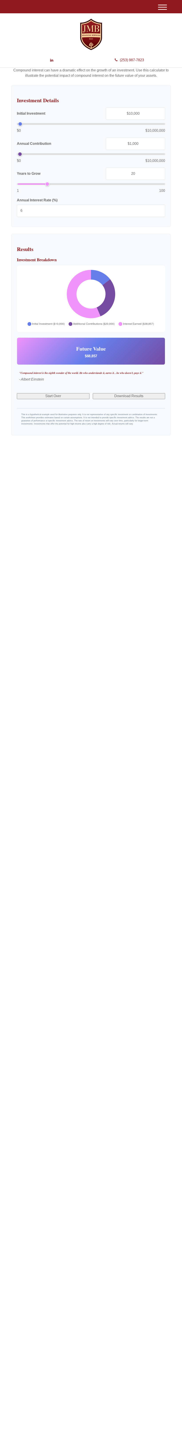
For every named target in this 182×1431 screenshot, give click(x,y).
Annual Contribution (34, 143)
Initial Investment (31, 113)
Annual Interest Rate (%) (37, 200)
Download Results (128, 396)
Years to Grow (28, 173)
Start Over (53, 396)
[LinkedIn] (51, 60)
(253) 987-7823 (132, 60)
